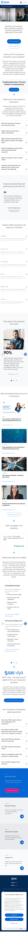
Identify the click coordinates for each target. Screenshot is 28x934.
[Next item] (25, 354)
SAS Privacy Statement (10, 928)
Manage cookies (14, 923)
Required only (14, 919)
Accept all (14, 915)
